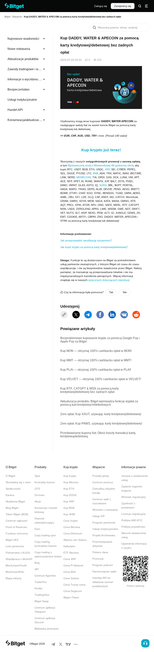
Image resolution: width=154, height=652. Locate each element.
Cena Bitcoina (71, 527)
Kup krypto (69, 475)
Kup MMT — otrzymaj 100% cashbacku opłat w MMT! (95, 360)
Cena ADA (69, 571)
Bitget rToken (71, 597)
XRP (107, 169)
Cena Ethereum (72, 533)
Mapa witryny (13, 578)
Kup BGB (68, 507)
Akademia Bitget (15, 501)
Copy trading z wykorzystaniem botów (48, 554)
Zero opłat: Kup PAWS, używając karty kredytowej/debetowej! (101, 423)
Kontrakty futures (45, 482)
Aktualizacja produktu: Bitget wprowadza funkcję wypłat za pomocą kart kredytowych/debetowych (99, 403)
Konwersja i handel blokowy (46, 510)
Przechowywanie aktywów (102, 543)
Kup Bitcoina (70, 482)
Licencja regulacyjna (133, 513)
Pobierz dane (100, 552)
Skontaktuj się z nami (18, 482)
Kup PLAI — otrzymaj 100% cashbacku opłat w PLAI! (95, 369)
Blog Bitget (12, 507)
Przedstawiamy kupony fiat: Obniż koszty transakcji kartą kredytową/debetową (97, 434)
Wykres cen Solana (74, 539)
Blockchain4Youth (16, 565)
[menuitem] (26, 38)
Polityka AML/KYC (132, 520)
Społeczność (13, 488)
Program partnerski (103, 522)
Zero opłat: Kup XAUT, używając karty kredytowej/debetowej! (100, 414)
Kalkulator (69, 546)
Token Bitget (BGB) (17, 514)
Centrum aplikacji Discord (45, 620)
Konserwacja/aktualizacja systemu (25, 120)
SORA (103, 185)
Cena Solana (71, 578)
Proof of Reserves (16, 527)
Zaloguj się (100, 6)
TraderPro (41, 582)
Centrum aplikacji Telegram (45, 609)
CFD (37, 488)
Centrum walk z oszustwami (101, 501)
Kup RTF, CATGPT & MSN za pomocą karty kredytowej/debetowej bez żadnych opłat (89, 390)
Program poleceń (102, 565)
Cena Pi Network (73, 565)
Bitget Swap (42, 601)
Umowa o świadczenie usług (134, 478)
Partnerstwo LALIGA (18, 552)
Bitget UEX (12, 539)
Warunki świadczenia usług (133, 535)
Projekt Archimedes (103, 535)
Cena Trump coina (74, 584)
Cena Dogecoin (72, 591)
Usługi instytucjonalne (22, 99)
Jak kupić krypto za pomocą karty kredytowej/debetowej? (94, 247)
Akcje (38, 501)
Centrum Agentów (45, 575)
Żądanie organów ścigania (131, 488)
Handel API (15, 109)
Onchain (40, 495)
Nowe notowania (19, 48)
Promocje (98, 558)
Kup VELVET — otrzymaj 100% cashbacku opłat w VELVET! (100, 379)
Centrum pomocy (102, 482)
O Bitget (10, 475)
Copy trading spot (45, 535)
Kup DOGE (70, 495)
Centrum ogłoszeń (16, 520)
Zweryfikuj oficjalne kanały (103, 490)
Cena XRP (69, 559)
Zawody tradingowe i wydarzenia (25, 69)
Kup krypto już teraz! (101, 150)
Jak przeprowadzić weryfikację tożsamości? (86, 240)
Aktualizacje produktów (23, 59)
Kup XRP (68, 501)
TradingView (42, 594)
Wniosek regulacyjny (133, 496)
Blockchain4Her (15, 571)
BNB (95, 173)
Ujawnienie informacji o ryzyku (133, 545)
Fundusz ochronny (17, 533)
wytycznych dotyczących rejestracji (108, 279)
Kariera (10, 495)
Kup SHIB (69, 514)
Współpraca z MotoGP (19, 559)
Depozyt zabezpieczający (44, 520)
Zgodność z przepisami (128, 505)
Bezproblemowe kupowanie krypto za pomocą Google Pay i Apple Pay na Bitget (100, 339)
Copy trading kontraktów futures (46, 543)
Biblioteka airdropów (47, 628)
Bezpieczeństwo (18, 89)
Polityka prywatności (133, 526)
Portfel (38, 588)
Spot (37, 475)
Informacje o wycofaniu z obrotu (25, 79)
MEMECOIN (83, 177)
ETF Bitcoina (71, 552)
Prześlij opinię (100, 475)
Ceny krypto (70, 520)
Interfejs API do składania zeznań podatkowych (102, 582)
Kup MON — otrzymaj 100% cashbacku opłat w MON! (96, 350)
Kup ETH (68, 488)
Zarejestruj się (122, 6)
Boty (37, 562)
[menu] (26, 80)
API (37, 569)
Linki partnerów (15, 546)
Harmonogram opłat (104, 571)
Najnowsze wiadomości (23, 38)
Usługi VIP (98, 516)
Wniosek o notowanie (105, 509)
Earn (37, 528)
